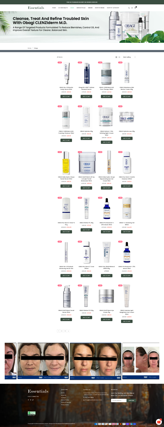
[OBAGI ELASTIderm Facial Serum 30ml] (66, 296)
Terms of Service (66, 402)
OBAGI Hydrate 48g (86, 131)
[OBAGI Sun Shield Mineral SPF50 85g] (106, 252)
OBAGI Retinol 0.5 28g (86, 310)
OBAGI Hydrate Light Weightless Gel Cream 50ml (127, 312)
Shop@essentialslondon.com (93, 400)
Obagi (72, 8)
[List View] (119, 57)
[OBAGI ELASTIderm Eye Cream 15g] (106, 296)
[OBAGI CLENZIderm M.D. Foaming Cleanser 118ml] (66, 117)
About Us (63, 395)
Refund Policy (65, 400)
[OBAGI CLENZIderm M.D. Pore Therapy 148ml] (106, 73)
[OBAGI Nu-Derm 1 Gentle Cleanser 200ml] (126, 162)
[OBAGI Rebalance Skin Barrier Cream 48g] (126, 73)
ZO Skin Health (63, 8)
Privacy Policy (65, 405)
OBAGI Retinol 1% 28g (86, 223)
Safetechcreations (69, 423)
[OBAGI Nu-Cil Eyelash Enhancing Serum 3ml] (66, 252)
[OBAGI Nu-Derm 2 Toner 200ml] (86, 252)
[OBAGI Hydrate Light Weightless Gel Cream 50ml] (126, 296)
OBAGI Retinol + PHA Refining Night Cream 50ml (106, 133)
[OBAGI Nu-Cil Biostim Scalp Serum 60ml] (66, 73)
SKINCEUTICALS (81, 8)
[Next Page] (68, 330)
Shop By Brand (99, 8)
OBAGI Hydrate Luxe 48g (127, 131)
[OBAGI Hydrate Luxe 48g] (126, 117)
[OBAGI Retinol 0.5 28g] (86, 296)
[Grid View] (116, 57)
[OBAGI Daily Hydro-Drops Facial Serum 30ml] (66, 162)
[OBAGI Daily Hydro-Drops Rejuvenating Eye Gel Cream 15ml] (106, 162)
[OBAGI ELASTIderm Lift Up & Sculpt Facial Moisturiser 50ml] (86, 162)
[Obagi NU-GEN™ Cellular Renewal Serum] (86, 73)
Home (54, 8)
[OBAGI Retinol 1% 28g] (86, 208)
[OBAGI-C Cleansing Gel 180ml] (126, 208)
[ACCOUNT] (132, 8)
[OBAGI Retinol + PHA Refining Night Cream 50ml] (106, 117)
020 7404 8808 (89, 397)
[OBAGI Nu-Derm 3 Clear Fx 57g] (66, 208)
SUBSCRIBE (131, 400)
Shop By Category (113, 8)
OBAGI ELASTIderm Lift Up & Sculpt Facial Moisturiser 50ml (86, 179)
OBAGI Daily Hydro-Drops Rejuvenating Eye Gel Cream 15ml (106, 179)
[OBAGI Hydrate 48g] (86, 117)
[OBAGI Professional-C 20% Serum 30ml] (106, 208)
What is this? (31, 415)
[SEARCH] (129, 8)
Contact (63, 397)
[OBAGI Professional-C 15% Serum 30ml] (126, 252)
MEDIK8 (90, 8)
